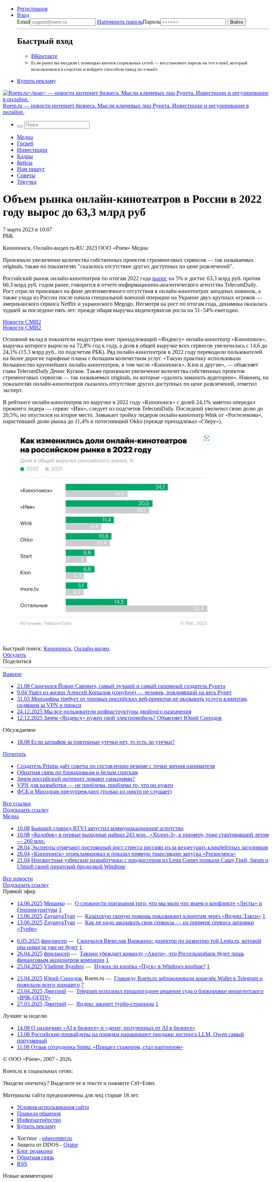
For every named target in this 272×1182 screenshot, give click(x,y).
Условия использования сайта (53, 1107)
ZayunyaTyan (59, 916)
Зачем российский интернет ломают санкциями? (76, 779)
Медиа (25, 137)
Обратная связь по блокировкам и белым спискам (77, 772)
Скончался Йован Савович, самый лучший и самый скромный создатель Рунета (121, 686)
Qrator (70, 1145)
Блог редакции (35, 1151)
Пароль (128, 22)
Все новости (18, 879)
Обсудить (14, 655)
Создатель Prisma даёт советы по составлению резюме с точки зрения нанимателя (116, 766)
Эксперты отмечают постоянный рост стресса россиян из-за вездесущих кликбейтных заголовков (149, 847)
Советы (26, 175)
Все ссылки (17, 804)
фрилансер (54, 941)
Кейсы (25, 163)
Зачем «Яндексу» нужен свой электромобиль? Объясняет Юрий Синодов (119, 718)
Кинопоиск (57, 648)
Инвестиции (32, 150)
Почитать (14, 754)
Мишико (54, 903)
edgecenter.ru (57, 1138)
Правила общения (39, 1114)
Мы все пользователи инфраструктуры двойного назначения (104, 711)
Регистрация (32, 9)
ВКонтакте (44, 56)
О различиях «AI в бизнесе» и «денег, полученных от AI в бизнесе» (106, 1028)
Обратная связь (35, 1157)
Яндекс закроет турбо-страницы (115, 1004)
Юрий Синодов (63, 978)
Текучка (26, 182)
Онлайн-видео (91, 648)
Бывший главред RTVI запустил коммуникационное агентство (107, 828)
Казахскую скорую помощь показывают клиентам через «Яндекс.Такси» (173, 916)
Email (23, 22)
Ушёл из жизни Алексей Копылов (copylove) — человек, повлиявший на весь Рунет (124, 692)
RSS (22, 1164)
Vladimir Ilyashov (64, 966)
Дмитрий (55, 991)
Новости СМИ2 (22, 322)
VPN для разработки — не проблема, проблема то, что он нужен (95, 785)
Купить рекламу (36, 81)
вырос (159, 278)
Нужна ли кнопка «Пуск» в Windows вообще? (149, 966)
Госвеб (25, 143)
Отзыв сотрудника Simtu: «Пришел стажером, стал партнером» (100, 1047)
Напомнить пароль (120, 22)
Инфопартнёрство (39, 1120)
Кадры (25, 156)
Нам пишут (31, 169)
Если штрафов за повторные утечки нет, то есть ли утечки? (96, 742)
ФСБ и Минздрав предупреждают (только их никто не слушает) (94, 791)
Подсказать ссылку (26, 810)
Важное (12, 674)
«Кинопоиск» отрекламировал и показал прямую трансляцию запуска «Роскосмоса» (133, 854)
